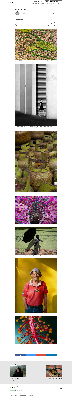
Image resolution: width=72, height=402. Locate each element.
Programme (54, 3)
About (39, 3)
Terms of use (60, 393)
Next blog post (14, 364)
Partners (35, 1)
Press (38, 1)
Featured (58, 3)
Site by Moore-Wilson (13, 396)
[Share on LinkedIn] (51, 355)
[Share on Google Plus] (41, 355)
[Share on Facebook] (20, 355)
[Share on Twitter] (31, 355)
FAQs (41, 1)
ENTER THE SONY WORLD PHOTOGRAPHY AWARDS (36, 351)
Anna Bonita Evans (25, 13)
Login (43, 1)
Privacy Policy (41, 393)
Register (47, 1)
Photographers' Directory (22, 393)
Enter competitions (34, 3)
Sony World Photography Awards (46, 3)
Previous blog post (56, 364)
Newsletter (52, 1)
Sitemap (51, 393)
